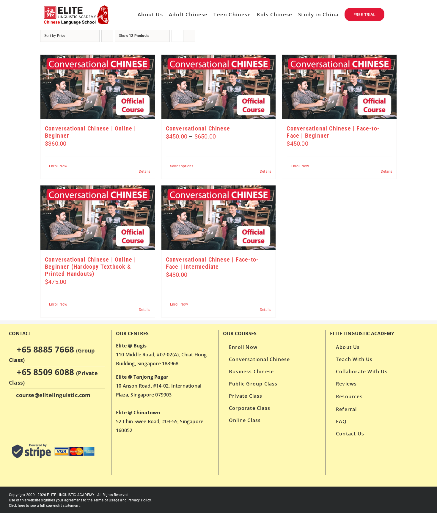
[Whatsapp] (12, 418)
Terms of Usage (106, 500)
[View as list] (189, 36)
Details (144, 171)
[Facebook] (23, 418)
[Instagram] (35, 418)
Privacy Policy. (140, 500)
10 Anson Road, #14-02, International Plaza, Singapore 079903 (158, 386)
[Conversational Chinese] (218, 87)
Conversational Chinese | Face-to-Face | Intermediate (212, 263)
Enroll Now (58, 166)
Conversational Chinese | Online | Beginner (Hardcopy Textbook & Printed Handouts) (90, 266)
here (21, 505)
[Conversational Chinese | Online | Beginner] (97, 87)
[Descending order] (107, 36)
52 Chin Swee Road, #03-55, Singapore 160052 (159, 421)
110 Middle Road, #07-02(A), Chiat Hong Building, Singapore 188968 (161, 354)
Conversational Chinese (198, 128)
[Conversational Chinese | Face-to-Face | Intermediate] (218, 217)
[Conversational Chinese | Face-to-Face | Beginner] (339, 87)
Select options (182, 166)
